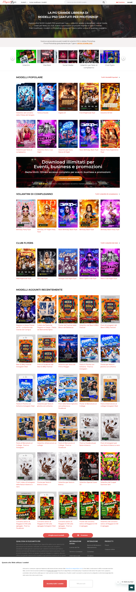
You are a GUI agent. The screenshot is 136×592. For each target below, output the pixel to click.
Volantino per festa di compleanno (24, 151)
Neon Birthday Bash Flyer (88, 150)
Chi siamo (90, 556)
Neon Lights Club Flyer (87, 278)
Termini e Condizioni (75, 551)
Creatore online (110, 549)
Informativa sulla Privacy (36, 575)
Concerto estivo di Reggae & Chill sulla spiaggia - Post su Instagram (65, 525)
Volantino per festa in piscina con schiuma (45, 405)
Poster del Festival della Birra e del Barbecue (67, 326)
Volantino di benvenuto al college (46, 444)
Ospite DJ (62, 113)
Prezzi (107, 545)
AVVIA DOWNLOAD (84, 43)
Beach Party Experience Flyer (109, 151)
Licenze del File (74, 547)
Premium (121, 2)
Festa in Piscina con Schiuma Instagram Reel (25, 405)
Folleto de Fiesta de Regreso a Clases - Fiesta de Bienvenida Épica (46, 327)
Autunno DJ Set (106, 113)
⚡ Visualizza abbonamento (68, 178)
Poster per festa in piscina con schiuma (108, 366)
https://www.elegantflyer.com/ (74, 568)
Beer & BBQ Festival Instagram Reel (23, 366)
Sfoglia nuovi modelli (56, 535)
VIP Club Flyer (42, 278)
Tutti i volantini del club (109, 243)
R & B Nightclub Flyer (87, 113)
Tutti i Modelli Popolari (109, 77)
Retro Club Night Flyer (109, 278)
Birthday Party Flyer (23, 229)
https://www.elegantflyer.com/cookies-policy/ (69, 570)
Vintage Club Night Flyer (67, 278)
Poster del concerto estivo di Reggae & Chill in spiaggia (88, 524)
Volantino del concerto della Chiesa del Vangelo (25, 114)
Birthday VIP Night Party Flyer (46, 231)
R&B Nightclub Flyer (23, 278)
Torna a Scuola (42, 113)
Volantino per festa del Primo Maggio (66, 366)
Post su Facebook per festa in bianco (87, 444)
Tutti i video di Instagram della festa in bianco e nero (25, 484)
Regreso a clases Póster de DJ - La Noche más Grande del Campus (25, 327)
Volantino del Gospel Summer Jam (108, 483)
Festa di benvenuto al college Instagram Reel (109, 405)
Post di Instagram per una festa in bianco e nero (110, 444)
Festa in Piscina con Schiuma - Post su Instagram (86, 367)
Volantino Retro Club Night (45, 151)
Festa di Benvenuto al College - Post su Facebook (66, 445)
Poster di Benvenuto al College (88, 405)
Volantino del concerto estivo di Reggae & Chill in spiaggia (109, 524)
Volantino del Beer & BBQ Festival (89, 326)
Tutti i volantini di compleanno (106, 194)
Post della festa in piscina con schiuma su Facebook (68, 406)
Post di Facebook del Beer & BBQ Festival (45, 366)
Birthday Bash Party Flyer (110, 229)
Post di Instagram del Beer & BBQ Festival (109, 326)
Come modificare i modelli (38, 2)
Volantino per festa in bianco (66, 483)
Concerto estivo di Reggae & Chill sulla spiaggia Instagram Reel (46, 524)
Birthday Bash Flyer (86, 229)
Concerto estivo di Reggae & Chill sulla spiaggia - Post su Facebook (23, 525)
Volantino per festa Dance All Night (65, 151)
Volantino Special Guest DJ (88, 483)
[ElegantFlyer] (9, 2)
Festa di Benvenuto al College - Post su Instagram (24, 445)
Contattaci (90, 551)
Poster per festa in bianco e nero (44, 483)
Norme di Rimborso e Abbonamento (94, 546)
